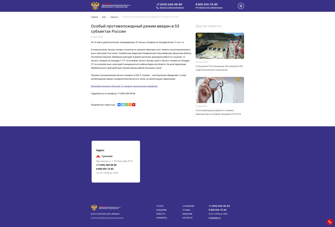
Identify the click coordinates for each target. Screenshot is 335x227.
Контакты (187, 218)
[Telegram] (122, 104)
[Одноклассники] (130, 104)
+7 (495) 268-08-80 (169, 4)
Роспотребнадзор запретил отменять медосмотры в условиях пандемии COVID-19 (218, 112)
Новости (160, 214)
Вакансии (187, 214)
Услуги (159, 206)
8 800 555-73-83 (206, 4)
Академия (161, 210)
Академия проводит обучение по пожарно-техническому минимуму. (124, 86)
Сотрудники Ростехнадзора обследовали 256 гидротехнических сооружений (219, 68)
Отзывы (186, 210)
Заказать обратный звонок (172, 8)
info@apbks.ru (215, 218)
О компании (188, 206)
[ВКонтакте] (119, 104)
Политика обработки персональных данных (107, 218)
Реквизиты (161, 218)
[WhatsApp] (126, 104)
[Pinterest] (133, 104)
